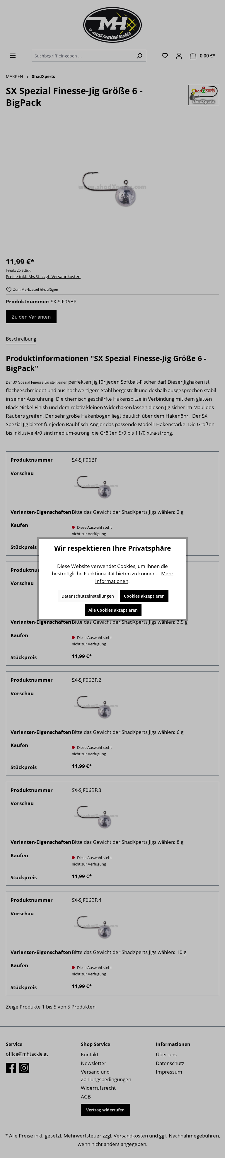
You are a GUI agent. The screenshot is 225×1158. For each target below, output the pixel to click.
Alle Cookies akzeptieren (113, 610)
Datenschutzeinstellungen (88, 596)
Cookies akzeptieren (144, 596)
